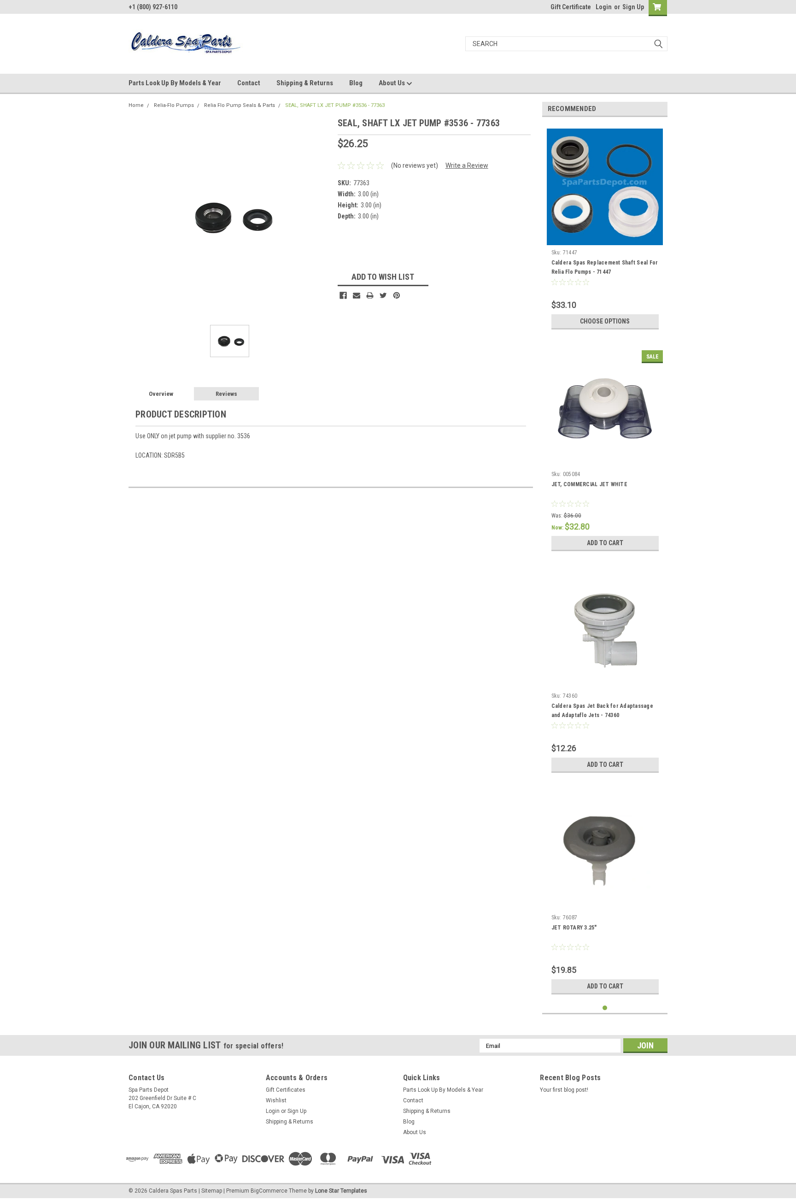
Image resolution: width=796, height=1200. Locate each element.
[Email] (356, 295)
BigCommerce (269, 1191)
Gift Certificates (285, 1090)
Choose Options (605, 321)
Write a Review (466, 165)
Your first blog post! (564, 1090)
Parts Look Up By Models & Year (175, 83)
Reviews (226, 393)
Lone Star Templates (341, 1191)
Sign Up (633, 7)
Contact (248, 83)
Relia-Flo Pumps (174, 105)
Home (136, 105)
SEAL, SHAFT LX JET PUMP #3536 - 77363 (335, 105)
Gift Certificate (570, 7)
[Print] (370, 295)
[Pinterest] (396, 295)
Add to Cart (605, 543)
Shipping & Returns (304, 83)
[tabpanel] (605, 229)
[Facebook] (343, 295)
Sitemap (211, 1191)
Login (604, 7)
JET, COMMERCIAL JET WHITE (589, 484)
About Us (392, 83)
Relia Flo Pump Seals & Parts (239, 105)
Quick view (605, 460)
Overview (161, 393)
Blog (356, 83)
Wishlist (276, 1100)
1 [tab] (605, 1008)
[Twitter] (383, 295)
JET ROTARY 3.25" (574, 927)
